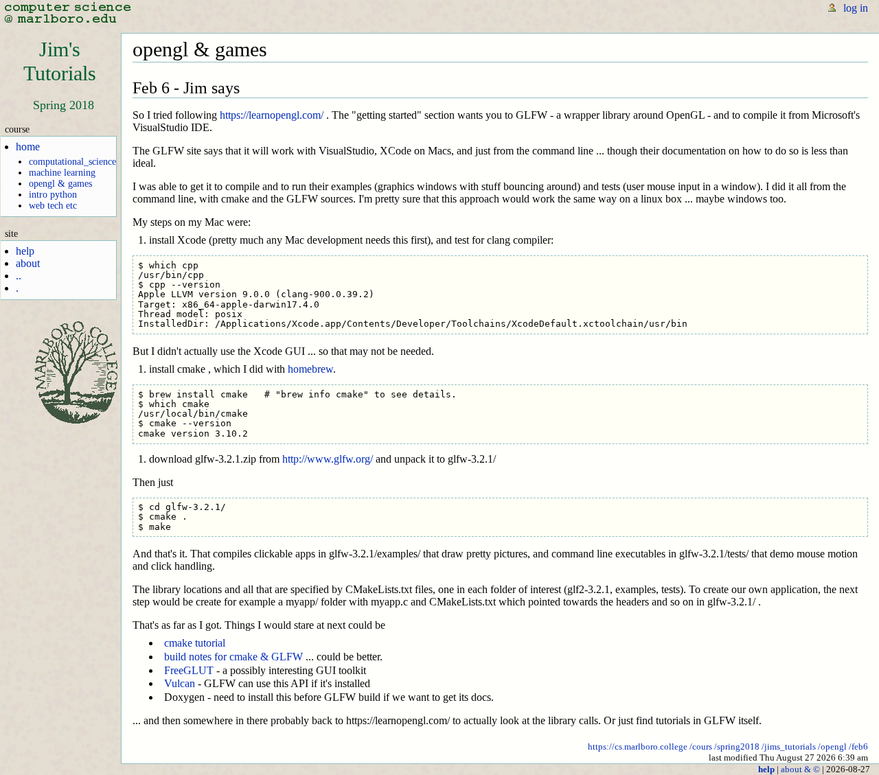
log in (855, 8)
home (28, 146)
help (25, 251)
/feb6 (858, 746)
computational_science (72, 162)
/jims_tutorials (789, 746)
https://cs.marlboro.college (637, 746)
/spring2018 (737, 746)
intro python (53, 194)
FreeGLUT (189, 670)
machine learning (62, 172)
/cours (700, 746)
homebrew (310, 369)
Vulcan (179, 683)
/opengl (832, 746)
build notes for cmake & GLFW (233, 656)
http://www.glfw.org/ (327, 459)
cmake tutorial (194, 643)
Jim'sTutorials (59, 61)
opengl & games (60, 183)
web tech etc (53, 205)
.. (18, 275)
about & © (800, 769)
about (28, 263)
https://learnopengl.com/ (271, 115)
